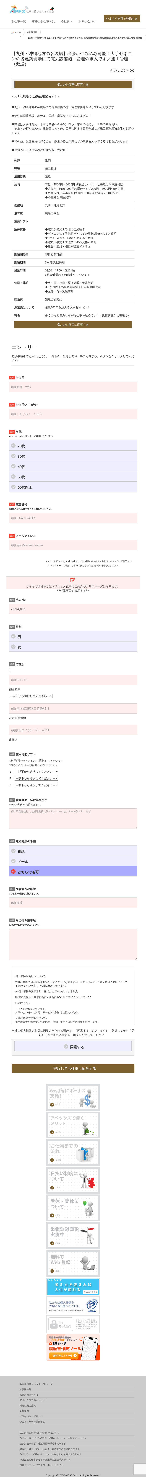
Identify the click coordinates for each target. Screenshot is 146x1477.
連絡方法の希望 (23, 841)
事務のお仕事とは (43, 21)
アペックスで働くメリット (33, 1400)
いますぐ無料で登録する (121, 18)
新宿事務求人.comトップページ (36, 1384)
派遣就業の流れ (28, 1405)
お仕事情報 (32, 32)
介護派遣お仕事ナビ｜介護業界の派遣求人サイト (45, 1459)
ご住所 (17, 664)
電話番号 (31, 506)
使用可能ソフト (23, 754)
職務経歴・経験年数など (28, 802)
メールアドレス (23, 536)
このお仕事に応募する (74, 84)
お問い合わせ (87, 21)
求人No (18, 600)
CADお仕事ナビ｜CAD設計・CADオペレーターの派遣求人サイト (53, 1438)
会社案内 (66, 21)
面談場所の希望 (24, 891)
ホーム (18, 32)
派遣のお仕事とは (29, 1394)
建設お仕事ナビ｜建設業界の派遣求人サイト (43, 1443)
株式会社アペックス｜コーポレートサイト (42, 1464)
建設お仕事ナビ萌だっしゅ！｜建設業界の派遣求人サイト (50, 1448)
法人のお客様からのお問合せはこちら (39, 1432)
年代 (32, 434)
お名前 (17, 377)
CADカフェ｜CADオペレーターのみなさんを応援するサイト (51, 1454)
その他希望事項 (25, 922)
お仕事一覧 (19, 21)
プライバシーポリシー (31, 1416)
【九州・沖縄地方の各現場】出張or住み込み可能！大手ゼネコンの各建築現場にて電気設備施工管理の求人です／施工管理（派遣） (85, 37)
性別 (16, 627)
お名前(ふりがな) (24, 405)
